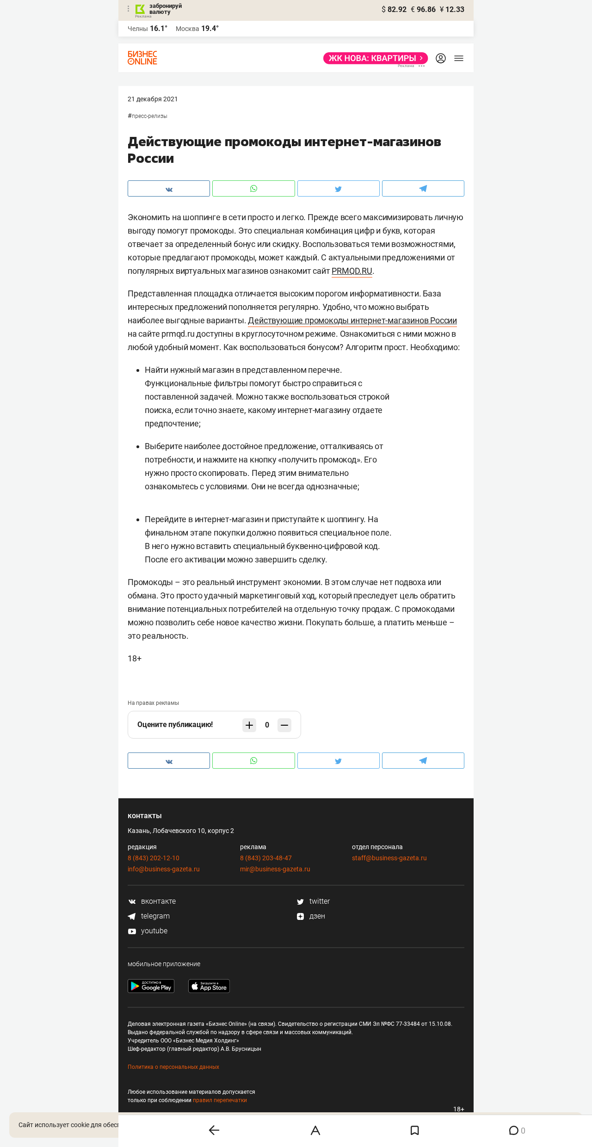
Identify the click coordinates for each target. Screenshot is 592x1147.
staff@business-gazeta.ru (389, 858)
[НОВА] (373, 58)
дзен (316, 916)
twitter (319, 901)
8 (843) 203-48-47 (266, 858)
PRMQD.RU (352, 271)
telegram (154, 916)
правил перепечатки (220, 1100)
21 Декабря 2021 (153, 99)
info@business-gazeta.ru (164, 869)
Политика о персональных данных (173, 1067)
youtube (153, 930)
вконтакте (157, 901)
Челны (138, 28)
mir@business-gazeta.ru (275, 869)
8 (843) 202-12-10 (153, 858)
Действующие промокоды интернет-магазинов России (352, 320)
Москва (187, 28)
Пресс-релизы (149, 116)
